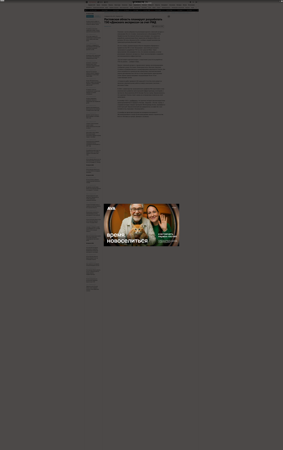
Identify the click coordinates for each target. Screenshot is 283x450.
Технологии (124, 5)
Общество (157, 5)
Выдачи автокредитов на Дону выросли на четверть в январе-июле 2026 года (93, 109)
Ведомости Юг (91, 5)
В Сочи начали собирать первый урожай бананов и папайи (93, 181)
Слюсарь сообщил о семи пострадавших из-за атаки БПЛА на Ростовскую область (93, 229)
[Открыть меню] (196, 2)
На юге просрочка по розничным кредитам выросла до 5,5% (91, 280)
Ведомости (89, 7)
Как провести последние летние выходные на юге (92, 264)
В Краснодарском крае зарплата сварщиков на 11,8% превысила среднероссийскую (92, 198)
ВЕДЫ (106, 7)
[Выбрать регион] (190, 2)
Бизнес (98, 5)
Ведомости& (137, 7)
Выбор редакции (137, 12)
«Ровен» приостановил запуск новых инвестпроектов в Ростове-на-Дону (93, 126)
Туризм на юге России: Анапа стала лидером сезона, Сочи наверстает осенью (92, 288)
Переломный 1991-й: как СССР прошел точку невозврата (155, 12)
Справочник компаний (98, 7)
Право (154, 7)
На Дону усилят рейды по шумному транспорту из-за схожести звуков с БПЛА (93, 23)
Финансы (110, 5)
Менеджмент (164, 5)
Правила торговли (113, 7)
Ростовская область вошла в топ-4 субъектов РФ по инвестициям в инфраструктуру (93, 272)
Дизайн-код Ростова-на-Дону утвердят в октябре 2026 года (92, 116)
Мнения (185, 5)
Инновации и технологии (178, 7)
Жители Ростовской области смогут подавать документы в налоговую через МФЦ (92, 74)
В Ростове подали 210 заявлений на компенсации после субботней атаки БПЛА (93, 38)
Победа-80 (151, 5)
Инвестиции (117, 5)
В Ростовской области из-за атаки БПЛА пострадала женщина (93, 171)
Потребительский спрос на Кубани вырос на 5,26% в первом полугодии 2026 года (93, 152)
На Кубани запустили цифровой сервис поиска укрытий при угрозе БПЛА (93, 30)
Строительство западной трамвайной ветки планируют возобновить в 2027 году (93, 144)
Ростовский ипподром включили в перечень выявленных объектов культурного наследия (92, 250)
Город (131, 7)
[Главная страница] (138, 2)
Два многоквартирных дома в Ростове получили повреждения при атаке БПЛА (93, 238)
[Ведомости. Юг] (146, 2)
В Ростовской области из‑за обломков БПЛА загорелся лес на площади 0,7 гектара (93, 161)
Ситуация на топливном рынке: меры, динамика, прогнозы (185, 12)
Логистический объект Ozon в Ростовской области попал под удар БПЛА (93, 221)
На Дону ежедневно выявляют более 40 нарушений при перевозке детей (93, 101)
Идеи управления (124, 7)
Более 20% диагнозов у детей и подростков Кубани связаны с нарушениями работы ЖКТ (93, 83)
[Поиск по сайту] (193, 2)
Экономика (104, 5)
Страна (158, 7)
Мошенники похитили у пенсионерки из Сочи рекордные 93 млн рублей (93, 214)
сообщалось (134, 100)
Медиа (130, 5)
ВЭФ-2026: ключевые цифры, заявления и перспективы (117, 12)
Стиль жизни (172, 5)
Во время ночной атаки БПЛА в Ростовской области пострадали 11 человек (93, 188)
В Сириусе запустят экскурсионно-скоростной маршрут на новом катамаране (93, 92)
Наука (192, 7)
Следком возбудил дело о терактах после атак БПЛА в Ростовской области (93, 206)
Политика (144, 5)
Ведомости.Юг (119, 16)
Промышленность (166, 7)
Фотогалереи (191, 5)
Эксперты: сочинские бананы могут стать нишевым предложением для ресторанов (92, 65)
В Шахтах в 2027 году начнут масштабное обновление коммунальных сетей (93, 57)
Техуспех (187, 7)
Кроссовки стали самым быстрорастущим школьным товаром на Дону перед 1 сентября (93, 135)
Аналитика (144, 7)
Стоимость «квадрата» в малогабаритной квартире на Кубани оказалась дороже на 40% (93, 47)
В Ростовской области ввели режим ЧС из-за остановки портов (92, 258)
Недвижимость (137, 5)
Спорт (149, 7)
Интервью (179, 5)
